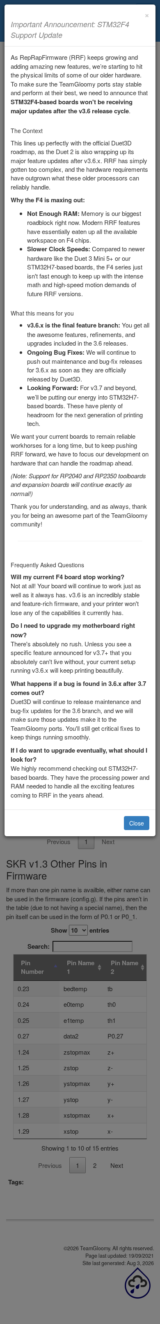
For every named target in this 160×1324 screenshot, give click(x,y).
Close (136, 823)
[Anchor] (66, 34)
